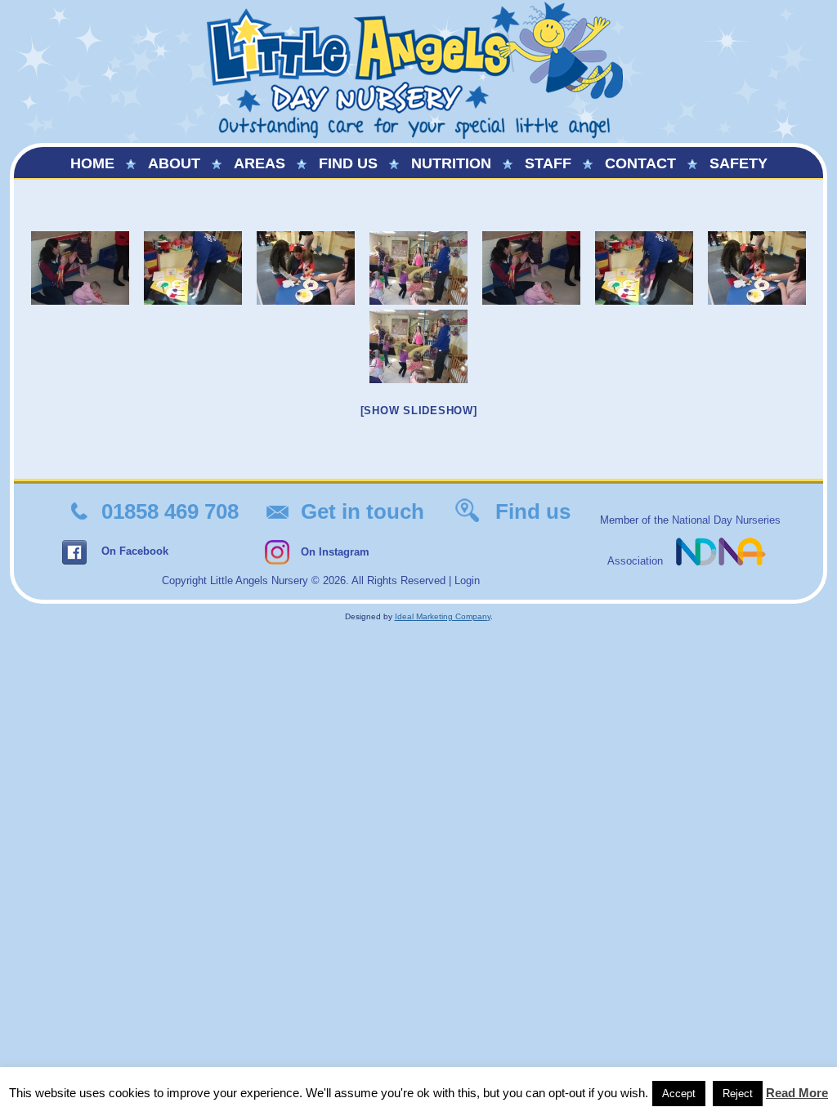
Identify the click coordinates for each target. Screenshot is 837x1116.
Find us (348, 163)
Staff (548, 163)
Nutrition (451, 163)
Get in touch (362, 511)
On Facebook (134, 551)
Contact (640, 163)
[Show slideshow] (418, 410)
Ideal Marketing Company (442, 616)
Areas (259, 163)
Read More (797, 1093)
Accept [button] (679, 1093)
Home (92, 163)
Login (467, 580)
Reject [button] (738, 1093)
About (174, 163)
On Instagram (335, 552)
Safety (738, 163)
